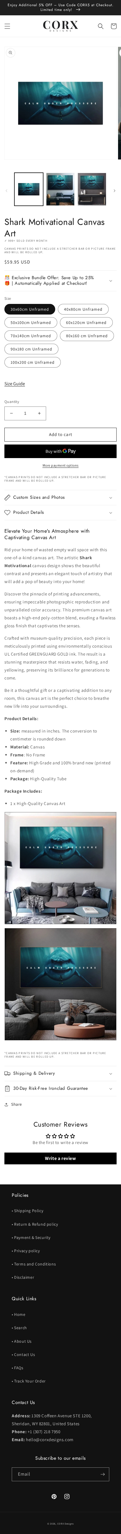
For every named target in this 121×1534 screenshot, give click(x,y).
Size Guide (14, 384)
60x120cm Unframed (86, 322)
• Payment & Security (31, 1237)
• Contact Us (23, 1354)
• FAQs (17, 1367)
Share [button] (16, 1104)
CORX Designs (65, 1523)
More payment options (61, 465)
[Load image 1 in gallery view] (28, 189)
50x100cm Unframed (31, 322)
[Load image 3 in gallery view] (92, 189)
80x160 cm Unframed (87, 335)
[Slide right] (114, 190)
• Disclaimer (23, 1277)
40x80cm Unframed (83, 309)
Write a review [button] (60, 1158)
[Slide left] (6, 190)
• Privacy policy (26, 1250)
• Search (19, 1327)
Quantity (11, 401)
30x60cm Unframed (30, 309)
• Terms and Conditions (34, 1264)
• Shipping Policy (27, 1210)
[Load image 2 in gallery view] (60, 189)
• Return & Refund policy (35, 1224)
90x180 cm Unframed (31, 349)
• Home (19, 1314)
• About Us (22, 1341)
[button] (7, 26)
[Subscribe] (102, 1474)
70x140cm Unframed (31, 335)
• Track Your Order (29, 1381)
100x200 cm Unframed (33, 362)
